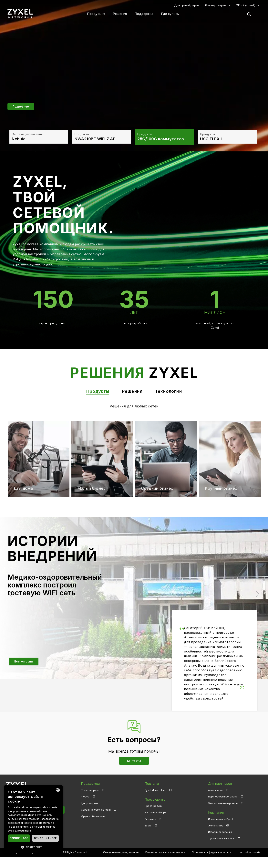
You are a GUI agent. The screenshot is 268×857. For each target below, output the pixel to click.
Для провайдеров (186, 5)
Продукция (96, 14)
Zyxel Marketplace (155, 790)
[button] (33, 847)
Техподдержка (90, 790)
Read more (24, 830)
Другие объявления (93, 816)
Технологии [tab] (168, 391)
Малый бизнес (91, 437)
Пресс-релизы (153, 806)
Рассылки (150, 819)
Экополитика (215, 825)
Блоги (148, 825)
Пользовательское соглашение (165, 852)
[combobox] (58, 790)
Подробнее (21, 106)
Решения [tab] (132, 391)
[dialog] (33, 819)
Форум (85, 796)
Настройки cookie (249, 852)
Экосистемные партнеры (223, 803)
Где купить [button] (170, 14)
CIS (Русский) (245, 5)
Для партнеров (215, 5)
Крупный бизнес (221, 437)
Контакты (134, 760)
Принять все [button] (19, 838)
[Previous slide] (11, 594)
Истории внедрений (220, 832)
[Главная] (20, 13)
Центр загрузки (89, 803)
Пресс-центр (155, 799)
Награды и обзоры (156, 812)
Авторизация (215, 790)
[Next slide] (256, 594)
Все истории (23, 661)
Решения (120, 14)
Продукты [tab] (97, 391)
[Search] (249, 14)
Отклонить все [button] (45, 838)
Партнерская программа (223, 796)
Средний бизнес (157, 437)
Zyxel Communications (221, 838)
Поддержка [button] (144, 14)
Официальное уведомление (121, 852)
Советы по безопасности (96, 809)
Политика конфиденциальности (211, 852)
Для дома (23, 437)
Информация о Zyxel (220, 819)
